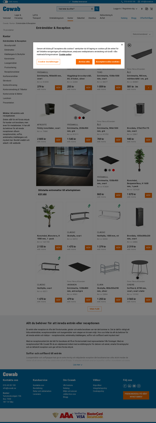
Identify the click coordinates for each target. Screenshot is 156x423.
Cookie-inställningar (48, 62)
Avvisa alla (84, 62)
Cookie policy (65, 54)
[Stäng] (122, 44)
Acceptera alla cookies (108, 62)
